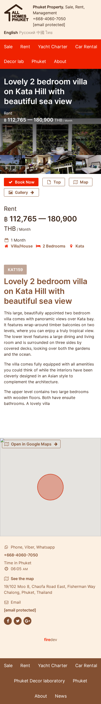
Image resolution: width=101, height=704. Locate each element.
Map (84, 182)
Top (57, 182)
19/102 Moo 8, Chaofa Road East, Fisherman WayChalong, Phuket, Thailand (49, 585)
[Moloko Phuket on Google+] (27, 620)
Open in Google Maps (31, 444)
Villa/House (22, 246)
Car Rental (86, 46)
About (60, 61)
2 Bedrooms (54, 246)
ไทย (49, 32)
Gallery (21, 192)
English (11, 32)
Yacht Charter (52, 46)
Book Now (24, 182)
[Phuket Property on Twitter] (18, 620)
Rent (25, 46)
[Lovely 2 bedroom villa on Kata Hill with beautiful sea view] (12, 164)
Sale (8, 46)
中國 (40, 32)
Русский (27, 32)
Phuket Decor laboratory (39, 680)
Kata (80, 246)
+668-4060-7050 (49, 18)
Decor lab (14, 61)
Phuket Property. (49, 6)
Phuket (39, 61)
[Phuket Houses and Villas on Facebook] (8, 620)
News (61, 696)
